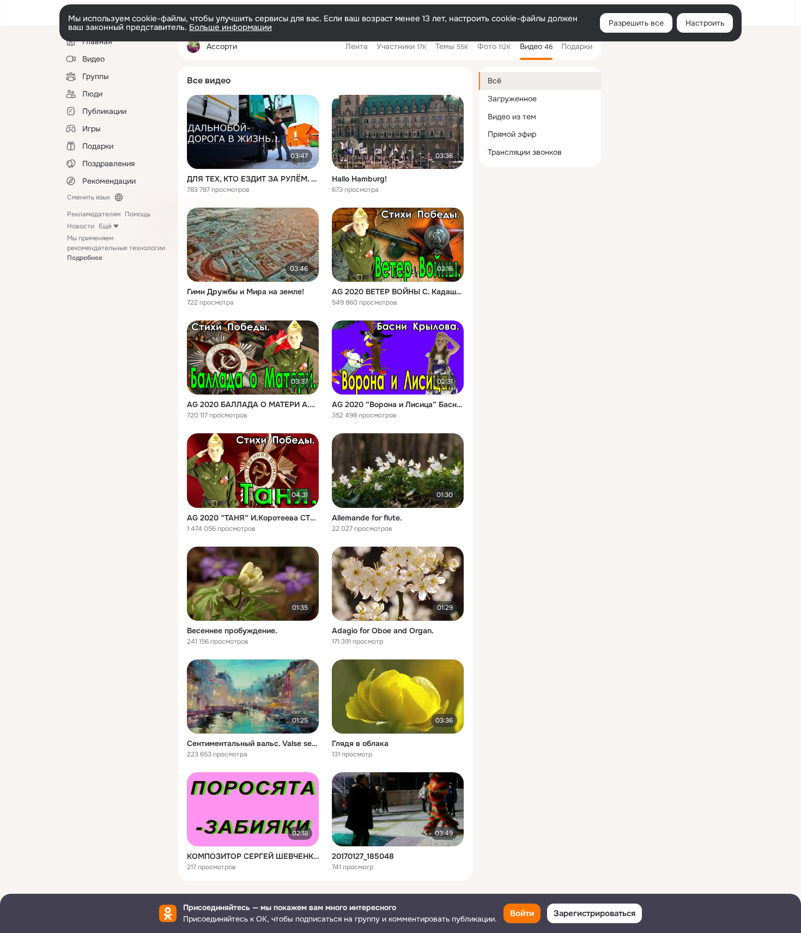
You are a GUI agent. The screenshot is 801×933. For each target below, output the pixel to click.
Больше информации (230, 27)
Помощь (137, 214)
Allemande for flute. (367, 518)
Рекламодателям (93, 214)
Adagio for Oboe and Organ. (383, 630)
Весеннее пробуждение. (232, 630)
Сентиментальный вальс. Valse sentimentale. (253, 743)
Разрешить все (636, 23)
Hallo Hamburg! (359, 179)
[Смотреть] (253, 132)
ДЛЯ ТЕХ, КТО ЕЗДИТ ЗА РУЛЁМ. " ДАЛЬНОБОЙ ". (253, 179)
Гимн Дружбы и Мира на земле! (245, 291)
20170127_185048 (363, 856)
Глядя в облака (360, 743)
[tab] (356, 46)
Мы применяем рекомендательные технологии (116, 248)
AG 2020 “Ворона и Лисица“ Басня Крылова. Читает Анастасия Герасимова (398, 404)
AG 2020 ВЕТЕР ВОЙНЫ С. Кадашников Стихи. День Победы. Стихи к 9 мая (398, 291)
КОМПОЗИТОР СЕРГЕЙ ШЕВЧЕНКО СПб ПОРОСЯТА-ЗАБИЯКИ (253, 856)
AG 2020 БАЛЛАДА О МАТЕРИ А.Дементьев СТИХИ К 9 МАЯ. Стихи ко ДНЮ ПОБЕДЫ (253, 404)
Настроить (704, 23)
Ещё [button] (105, 226)
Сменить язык (88, 197)
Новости (80, 226)
